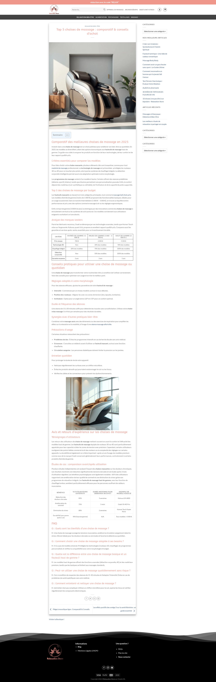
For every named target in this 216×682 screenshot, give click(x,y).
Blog (79, 647)
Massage (134, 17)
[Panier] (165, 9)
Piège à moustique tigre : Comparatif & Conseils (71, 609)
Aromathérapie (131, 10)
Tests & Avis (124, 17)
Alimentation (101, 17)
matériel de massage (59, 168)
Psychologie (113, 17)
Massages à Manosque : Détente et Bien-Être (152, 115)
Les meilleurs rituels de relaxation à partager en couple (154, 122)
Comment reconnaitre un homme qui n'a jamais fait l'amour (152, 74)
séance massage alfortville (101, 324)
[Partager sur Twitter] (90, 598)
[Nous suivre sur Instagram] (108, 668)
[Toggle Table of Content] (66, 135)
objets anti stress (146, 10)
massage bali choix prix (122, 195)
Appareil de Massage (115, 10)
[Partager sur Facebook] (86, 598)
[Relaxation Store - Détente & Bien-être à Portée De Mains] (58, 10)
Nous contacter (124, 657)
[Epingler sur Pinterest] (98, 598)
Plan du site (122, 653)
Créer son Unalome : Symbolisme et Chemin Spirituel (151, 47)
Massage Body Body (150, 60)
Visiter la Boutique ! (56, 619)
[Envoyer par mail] (94, 598)
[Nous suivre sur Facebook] (104, 668)
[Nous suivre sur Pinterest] (112, 668)
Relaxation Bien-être (85, 17)
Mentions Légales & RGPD (88, 651)
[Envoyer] (104, 10)
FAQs (120, 649)
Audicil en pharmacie (151, 88)
